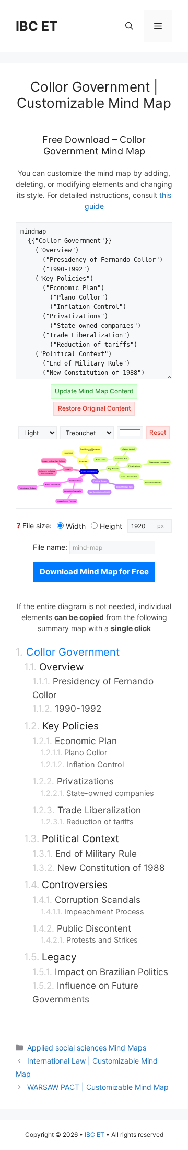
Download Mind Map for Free (94, 572)
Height (111, 526)
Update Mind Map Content (94, 391)
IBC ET (37, 26)
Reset (157, 432)
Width (76, 526)
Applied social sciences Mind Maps (86, 1047)
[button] (129, 26)
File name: (51, 547)
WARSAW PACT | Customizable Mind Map (98, 1086)
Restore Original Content (94, 408)
